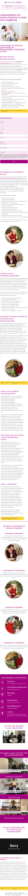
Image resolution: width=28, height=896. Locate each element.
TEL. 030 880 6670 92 (7, 6)
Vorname (1, 133)
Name (1, 132)
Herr (2, 126)
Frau (2, 124)
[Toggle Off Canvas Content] (24, 10)
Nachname (2, 137)
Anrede (2, 121)
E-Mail (1, 142)
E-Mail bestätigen (3, 147)
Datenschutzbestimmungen (23, 154)
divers (3, 129)
